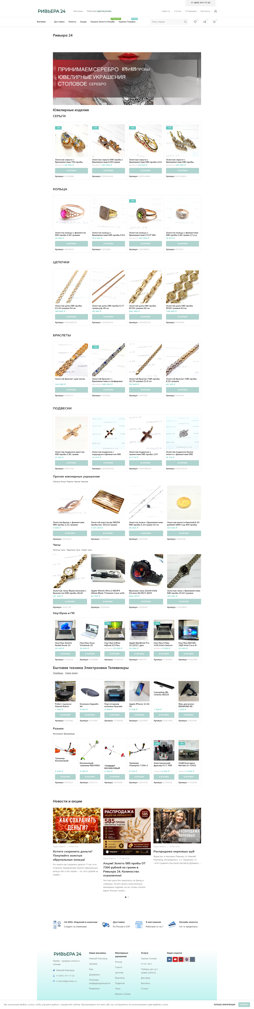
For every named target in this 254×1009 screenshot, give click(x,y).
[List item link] (100, 958)
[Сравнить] (86, 128)
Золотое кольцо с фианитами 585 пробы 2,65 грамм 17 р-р (182, 233)
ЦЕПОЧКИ (61, 262)
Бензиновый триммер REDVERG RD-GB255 (90, 765)
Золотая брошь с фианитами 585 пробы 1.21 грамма (68, 523)
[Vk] (169, 959)
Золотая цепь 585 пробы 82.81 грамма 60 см (142, 306)
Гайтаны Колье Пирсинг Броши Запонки (70, 481)
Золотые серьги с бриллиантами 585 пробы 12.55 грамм (180, 162)
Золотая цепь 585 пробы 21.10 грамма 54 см (68, 306)
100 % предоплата (188, 926)
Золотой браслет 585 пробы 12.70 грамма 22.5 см (144, 379)
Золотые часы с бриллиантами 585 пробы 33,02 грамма (183, 591)
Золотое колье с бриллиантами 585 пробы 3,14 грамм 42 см (146, 523)
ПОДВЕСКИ (62, 408)
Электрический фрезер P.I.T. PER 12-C (163, 765)
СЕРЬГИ (59, 116)
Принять (244, 1005)
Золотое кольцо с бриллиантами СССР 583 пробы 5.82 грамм (142, 235)
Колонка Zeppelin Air (89, 705)
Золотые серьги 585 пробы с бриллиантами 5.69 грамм (107, 160)
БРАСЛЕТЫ (62, 335)
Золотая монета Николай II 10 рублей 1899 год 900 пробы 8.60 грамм (183, 524)
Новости (62, 847)
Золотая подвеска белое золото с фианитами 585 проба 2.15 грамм (179, 454)
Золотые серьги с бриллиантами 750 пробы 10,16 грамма (69, 162)
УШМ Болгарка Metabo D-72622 (187, 764)
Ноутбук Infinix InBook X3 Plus (112, 644)
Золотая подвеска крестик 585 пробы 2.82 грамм (69, 453)
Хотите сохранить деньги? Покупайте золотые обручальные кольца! (72, 855)
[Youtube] (175, 959)
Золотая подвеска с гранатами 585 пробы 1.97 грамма (143, 454)
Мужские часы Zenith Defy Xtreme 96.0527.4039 (143, 591)
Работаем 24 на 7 (155, 926)
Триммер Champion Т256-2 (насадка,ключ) (138, 765)
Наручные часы (73, 550)
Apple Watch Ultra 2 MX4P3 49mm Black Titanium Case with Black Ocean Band (107, 593)
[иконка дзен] (180, 959)
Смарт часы (86, 550)
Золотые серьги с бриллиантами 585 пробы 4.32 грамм (145, 162)
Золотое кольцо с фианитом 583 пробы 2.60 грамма (70, 233)
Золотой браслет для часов (70, 378)
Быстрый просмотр (86, 134)
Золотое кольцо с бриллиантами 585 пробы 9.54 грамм (108, 235)
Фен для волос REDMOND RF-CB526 (186, 706)
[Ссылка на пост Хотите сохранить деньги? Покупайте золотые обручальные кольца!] (77, 825)
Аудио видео (71, 673)
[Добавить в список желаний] (86, 140)
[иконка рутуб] (186, 959)
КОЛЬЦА (60, 189)
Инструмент (58, 734)
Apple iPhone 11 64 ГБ (139, 705)
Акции (55, 847)
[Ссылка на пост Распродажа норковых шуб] (177, 825)
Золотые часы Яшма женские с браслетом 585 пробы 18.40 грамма (69, 593)
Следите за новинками (75, 926)
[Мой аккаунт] (215, 11)
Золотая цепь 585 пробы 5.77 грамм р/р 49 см (108, 306)
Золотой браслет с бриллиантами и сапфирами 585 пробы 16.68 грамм (107, 381)
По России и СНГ (121, 926)
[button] (56, 78)
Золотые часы (59, 550)
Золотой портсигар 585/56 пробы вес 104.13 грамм (105, 523)
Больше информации (224, 1005)
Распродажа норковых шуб (173, 851)
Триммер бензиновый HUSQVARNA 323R (65, 760)
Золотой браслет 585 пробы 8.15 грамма (181, 379)
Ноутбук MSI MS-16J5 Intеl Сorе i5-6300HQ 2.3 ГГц (187, 645)
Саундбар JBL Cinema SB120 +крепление (161, 694)
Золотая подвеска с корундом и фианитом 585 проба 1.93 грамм (106, 454)
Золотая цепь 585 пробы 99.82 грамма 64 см (179, 306)
